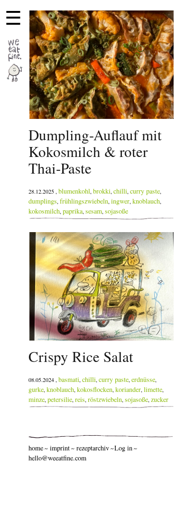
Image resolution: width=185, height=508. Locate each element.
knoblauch (146, 200)
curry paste (145, 190)
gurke (36, 389)
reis (80, 399)
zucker (159, 399)
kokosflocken (94, 389)
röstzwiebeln (105, 399)
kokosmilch (44, 210)
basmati (68, 379)
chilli (120, 190)
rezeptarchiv (92, 447)
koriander (128, 389)
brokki (102, 190)
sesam (93, 210)
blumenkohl (74, 190)
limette (153, 389)
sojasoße (116, 210)
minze (36, 399)
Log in (123, 447)
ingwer (120, 200)
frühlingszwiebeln (84, 200)
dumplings (42, 200)
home (35, 447)
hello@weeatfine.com (57, 457)
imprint (60, 447)
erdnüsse (143, 379)
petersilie (59, 399)
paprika (73, 210)
